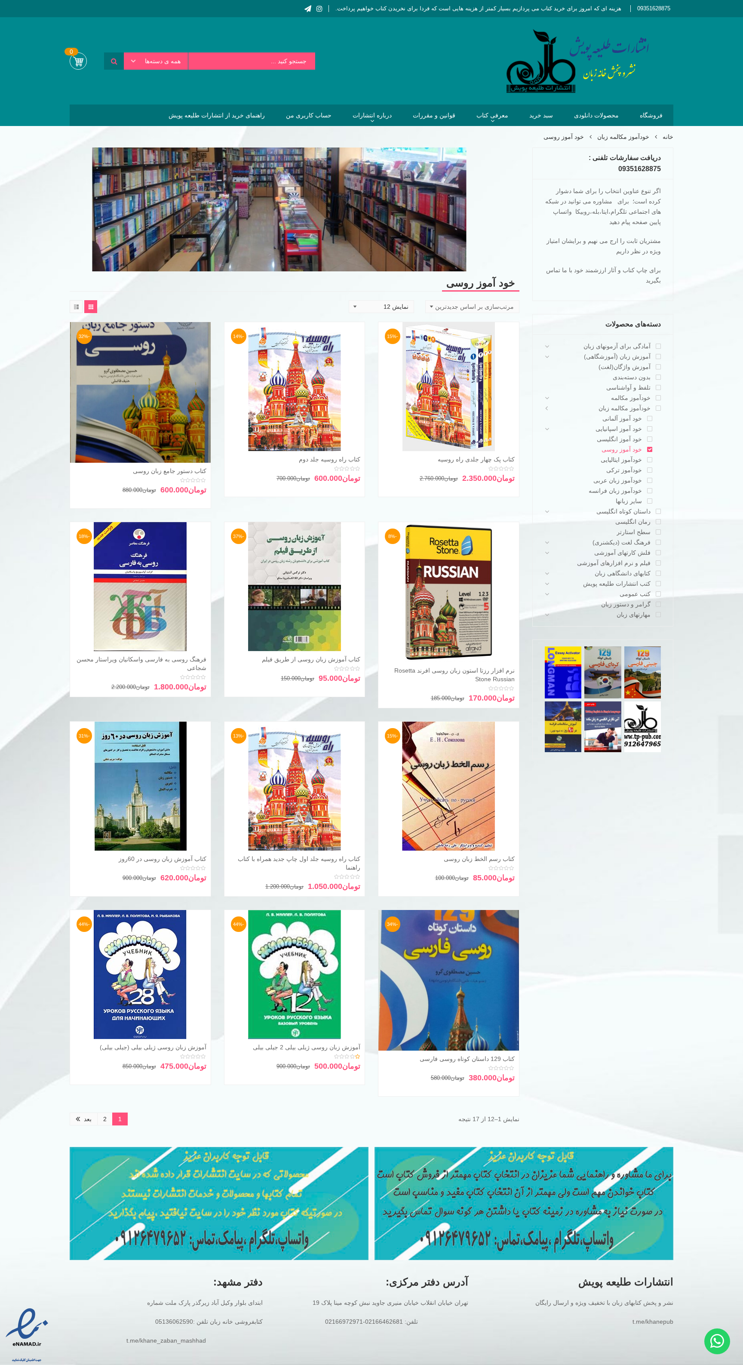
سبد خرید (541, 115)
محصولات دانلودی (596, 115)
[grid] (90, 306)
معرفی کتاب (492, 115)
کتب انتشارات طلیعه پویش (617, 583)
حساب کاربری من (309, 115)
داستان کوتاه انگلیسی (623, 511)
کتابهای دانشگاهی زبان (623, 573)
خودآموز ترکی (624, 470)
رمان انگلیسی (633, 521)
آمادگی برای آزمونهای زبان (617, 346)
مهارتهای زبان (634, 614)
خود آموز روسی (622, 449)
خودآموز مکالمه (631, 397)
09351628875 (653, 8)
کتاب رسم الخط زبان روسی (479, 858)
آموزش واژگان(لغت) (625, 366)
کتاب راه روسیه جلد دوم (329, 459)
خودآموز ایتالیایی (621, 459)
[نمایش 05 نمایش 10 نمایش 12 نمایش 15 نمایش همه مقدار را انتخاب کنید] (381, 306)
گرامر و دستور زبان (626, 604)
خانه (668, 136)
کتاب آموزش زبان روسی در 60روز (162, 858)
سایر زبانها (629, 501)
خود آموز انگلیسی (619, 439)
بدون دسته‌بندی (632, 377)
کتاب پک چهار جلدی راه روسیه (476, 459)
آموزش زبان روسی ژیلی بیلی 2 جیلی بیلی (306, 1047)
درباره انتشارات (372, 115)
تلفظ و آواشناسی (628, 387)
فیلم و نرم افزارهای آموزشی (614, 563)
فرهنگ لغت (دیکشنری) (622, 542)
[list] (76, 306)
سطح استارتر (634, 532)
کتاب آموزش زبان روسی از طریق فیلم (311, 659)
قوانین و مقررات (434, 115)
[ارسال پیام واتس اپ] (717, 1341)
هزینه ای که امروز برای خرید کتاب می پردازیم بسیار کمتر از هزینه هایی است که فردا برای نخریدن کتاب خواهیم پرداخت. (478, 8)
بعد (88, 1119)
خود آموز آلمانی (622, 418)
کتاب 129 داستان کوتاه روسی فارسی (467, 1058)
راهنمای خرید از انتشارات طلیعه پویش (217, 115)
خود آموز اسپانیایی (619, 428)
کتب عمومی (635, 593)
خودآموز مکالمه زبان (623, 136)
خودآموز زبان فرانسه (615, 490)
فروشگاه (651, 115)
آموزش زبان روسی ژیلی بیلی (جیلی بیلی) (153, 1047)
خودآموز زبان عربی (617, 480)
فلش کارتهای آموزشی (622, 552)
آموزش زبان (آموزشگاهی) (617, 356)
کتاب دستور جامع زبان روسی (169, 470)
